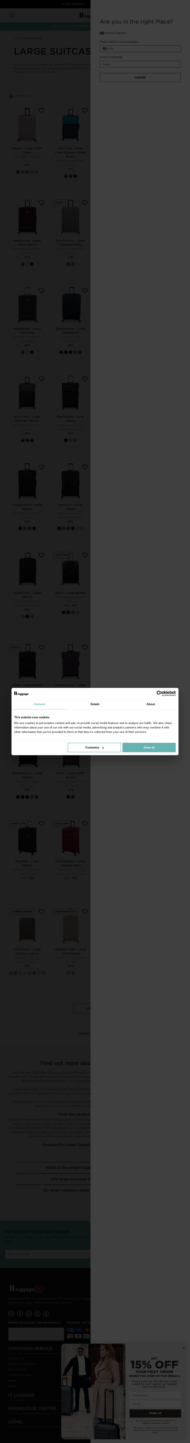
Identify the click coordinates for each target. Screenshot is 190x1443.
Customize (92, 747)
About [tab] (151, 704)
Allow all (149, 747)
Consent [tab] (39, 704)
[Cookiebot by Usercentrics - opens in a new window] (159, 693)
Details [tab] (95, 704)
